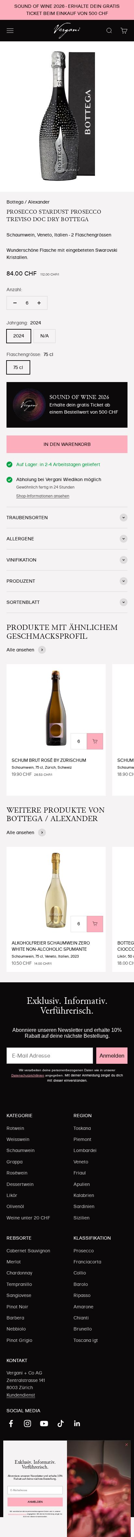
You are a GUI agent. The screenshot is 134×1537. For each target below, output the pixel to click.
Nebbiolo (16, 1329)
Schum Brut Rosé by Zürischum (49, 760)
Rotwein (15, 1128)
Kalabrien (84, 1195)
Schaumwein (20, 1150)
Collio (80, 1273)
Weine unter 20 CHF (28, 1218)
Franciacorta (87, 1262)
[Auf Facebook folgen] (11, 1423)
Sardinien (84, 1206)
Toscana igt (86, 1340)
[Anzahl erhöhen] (39, 302)
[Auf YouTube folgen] (44, 1423)
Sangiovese (19, 1295)
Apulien (82, 1184)
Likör (12, 1195)
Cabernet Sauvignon (28, 1251)
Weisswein (18, 1139)
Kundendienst (21, 1395)
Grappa (14, 1162)
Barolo (81, 1284)
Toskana (82, 1128)
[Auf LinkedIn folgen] (77, 1423)
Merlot (14, 1262)
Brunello (83, 1329)
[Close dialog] (126, 1445)
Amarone (83, 1307)
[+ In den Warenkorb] (95, 741)
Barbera (15, 1318)
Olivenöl (15, 1206)
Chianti (81, 1318)
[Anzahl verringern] (15, 302)
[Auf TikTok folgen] (60, 1423)
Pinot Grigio (19, 1340)
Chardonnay (19, 1273)
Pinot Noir (17, 1307)
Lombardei (85, 1150)
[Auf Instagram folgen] (27, 1423)
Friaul (80, 1173)
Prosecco (84, 1251)
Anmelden (112, 1055)
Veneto (81, 1162)
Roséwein (17, 1173)
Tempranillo (19, 1284)
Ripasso (82, 1295)
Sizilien (81, 1218)
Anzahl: (14, 289)
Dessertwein (20, 1184)
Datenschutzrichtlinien (27, 1075)
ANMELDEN (35, 1501)
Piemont (82, 1139)
